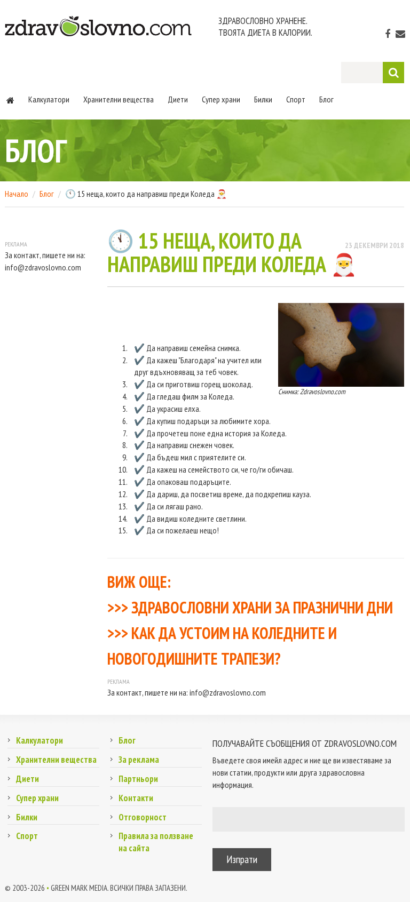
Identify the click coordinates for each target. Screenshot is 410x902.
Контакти (136, 798)
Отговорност (143, 817)
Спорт (295, 99)
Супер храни (221, 99)
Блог (326, 99)
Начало (16, 193)
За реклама (139, 759)
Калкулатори (48, 99)
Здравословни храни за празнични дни (262, 607)
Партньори (138, 779)
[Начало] (10, 99)
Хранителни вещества (118, 99)
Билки (263, 99)
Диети (178, 99)
